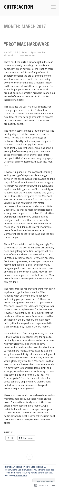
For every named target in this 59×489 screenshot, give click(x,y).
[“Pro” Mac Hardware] (29, 457)
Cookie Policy (20, 475)
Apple (34, 52)
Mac (39, 52)
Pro (44, 52)
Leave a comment (27, 55)
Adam (25, 52)
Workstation (9, 55)
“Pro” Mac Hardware (26, 44)
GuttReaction (18, 6)
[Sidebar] (53, 7)
